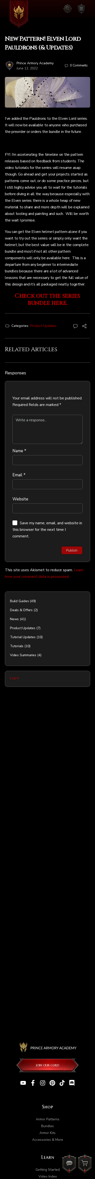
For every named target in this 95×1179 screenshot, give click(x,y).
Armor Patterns (47, 1119)
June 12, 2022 (27, 68)
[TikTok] (62, 1083)
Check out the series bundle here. (47, 299)
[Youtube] (23, 1083)
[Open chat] (69, 1164)
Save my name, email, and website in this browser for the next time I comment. (47, 529)
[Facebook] (33, 1083)
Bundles (47, 1126)
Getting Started (48, 1169)
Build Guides (19, 601)
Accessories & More (47, 1139)
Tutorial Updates (23, 637)
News (14, 619)
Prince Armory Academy (35, 63)
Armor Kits (47, 1133)
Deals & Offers (21, 610)
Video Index (47, 1176)
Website (20, 499)
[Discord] (72, 1083)
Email (19, 475)
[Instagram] (43, 1083)
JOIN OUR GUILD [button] (47, 1065)
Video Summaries (23, 655)
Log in (14, 678)
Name (19, 451)
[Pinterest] (52, 1083)
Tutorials (16, 646)
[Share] (84, 327)
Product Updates (43, 325)
